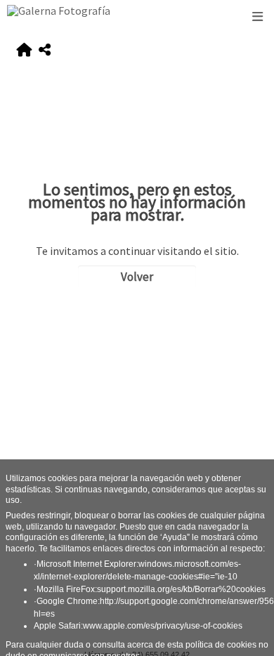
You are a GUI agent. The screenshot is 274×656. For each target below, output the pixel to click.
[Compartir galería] (45, 50)
